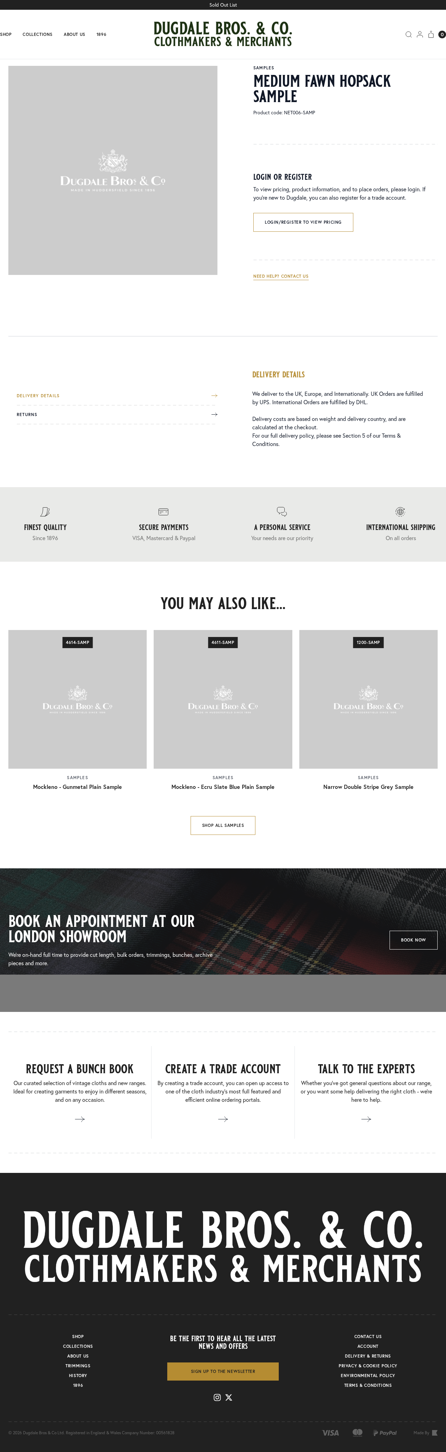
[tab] (117, 400)
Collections (38, 34)
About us (74, 34)
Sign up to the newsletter (223, 1371)
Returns (27, 415)
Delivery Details (38, 396)
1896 (101, 34)
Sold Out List (223, 5)
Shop (5, 34)
